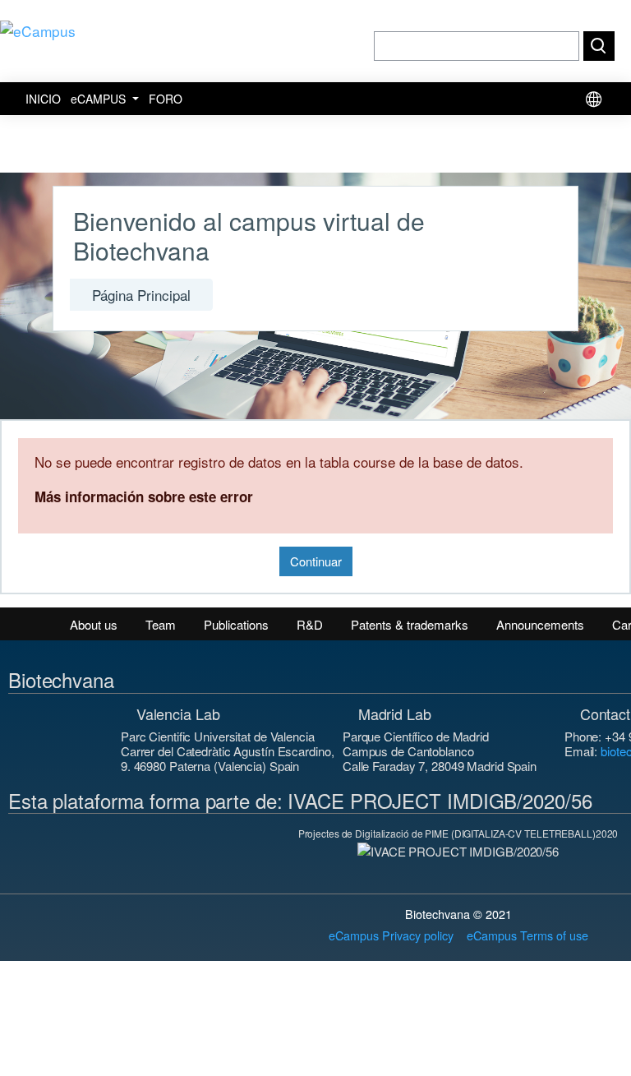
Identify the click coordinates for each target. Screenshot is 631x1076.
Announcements (540, 624)
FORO (165, 98)
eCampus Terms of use (527, 935)
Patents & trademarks (409, 624)
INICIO (43, 98)
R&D (310, 624)
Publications (236, 624)
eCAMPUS (100, 98)
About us (93, 624)
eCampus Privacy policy (391, 935)
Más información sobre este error (144, 496)
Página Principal (141, 294)
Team (160, 624)
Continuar (316, 561)
